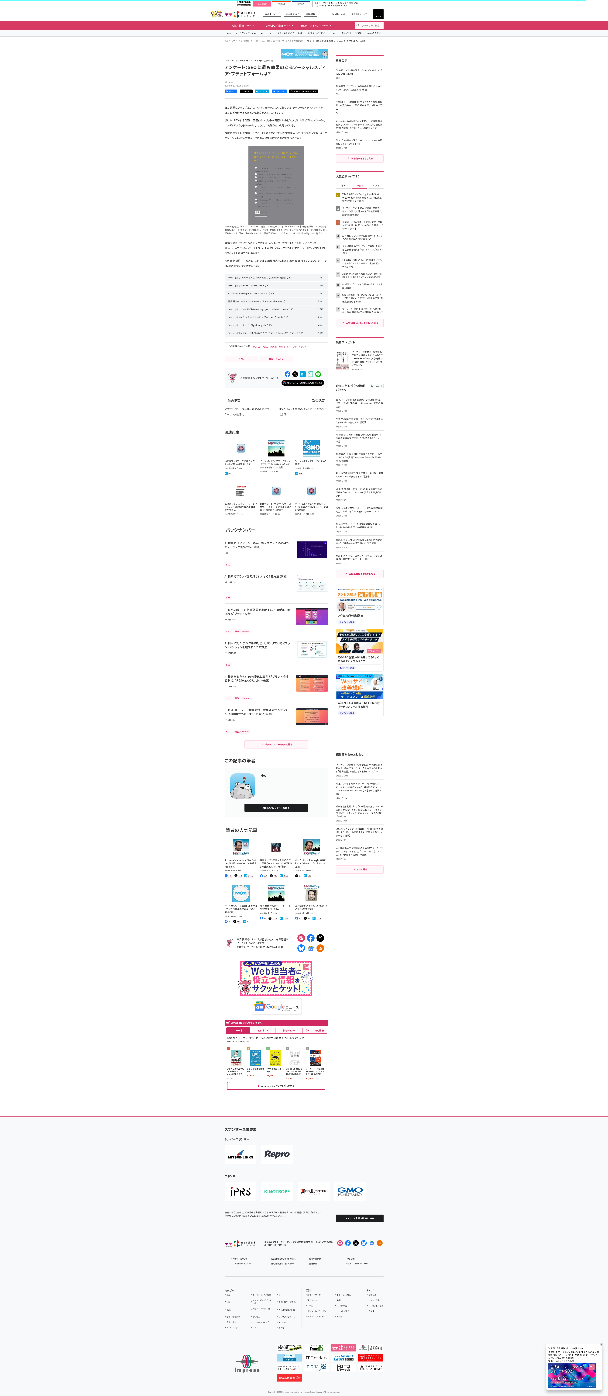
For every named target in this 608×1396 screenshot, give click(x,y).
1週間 (360, 185)
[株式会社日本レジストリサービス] (240, 1191)
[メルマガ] (301, 938)
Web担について (338, 14)
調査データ (312, 1300)
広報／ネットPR (233, 1322)
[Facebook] (311, 938)
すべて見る (362, 869)
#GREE (256, 346)
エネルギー (319, 6)
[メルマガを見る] (340, 1243)
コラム (310, 1305)
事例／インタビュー (345, 1294)
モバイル (282, 1322)
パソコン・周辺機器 (314, 1030)
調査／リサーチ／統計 (351, 33)
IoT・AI (334, 3)
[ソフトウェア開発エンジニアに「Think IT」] (316, 1349)
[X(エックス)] (320, 938)
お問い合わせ (315, 1258)
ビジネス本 (263, 1030)
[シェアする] (287, 374)
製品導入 (300, 4)
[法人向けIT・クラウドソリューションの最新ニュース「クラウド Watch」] (289, 1359)
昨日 (343, 185)
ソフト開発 (325, 3)
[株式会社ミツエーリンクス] (240, 1154)
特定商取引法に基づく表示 (282, 1263)
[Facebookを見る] (348, 1243)
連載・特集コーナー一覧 (248, 41)
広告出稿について (359, 14)
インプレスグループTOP (357, 1263)
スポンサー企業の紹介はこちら (359, 1218)
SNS (270, 33)
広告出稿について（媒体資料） (283, 1258)
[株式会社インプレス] (247, 1364)
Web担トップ (230, 41)
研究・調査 (353, 3)
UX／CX (256, 1316)
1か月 (376, 185)
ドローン (328, 6)
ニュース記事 (374, 1300)
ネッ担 (258, 947)
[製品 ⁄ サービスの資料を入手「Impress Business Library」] (289, 1369)
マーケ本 (238, 1030)
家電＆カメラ (288, 1030)
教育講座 (336, 6)
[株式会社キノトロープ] (277, 1191)
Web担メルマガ (292, 14)
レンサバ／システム (287, 1316)
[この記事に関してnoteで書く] (310, 374)
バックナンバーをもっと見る (278, 744)
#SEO (265, 346)
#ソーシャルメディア (297, 346)
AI (262, 33)
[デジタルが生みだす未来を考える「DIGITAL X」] (316, 1369)
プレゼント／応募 (376, 1305)
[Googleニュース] (311, 948)
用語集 (371, 1311)
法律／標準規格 (233, 1316)
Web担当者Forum (240, 14)
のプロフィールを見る (276, 807)
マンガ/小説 (342, 1305)
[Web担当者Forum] (240, 1245)
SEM (254, 1327)
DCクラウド (343, 3)
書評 (338, 1300)
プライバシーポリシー (242, 1263)
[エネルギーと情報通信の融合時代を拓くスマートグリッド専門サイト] (343, 1359)
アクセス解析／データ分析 (290, 33)
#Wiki (273, 346)
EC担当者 (281, 4)
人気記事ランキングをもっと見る (362, 322)
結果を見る (264, 212)
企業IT (317, 3)
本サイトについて (240, 1258)
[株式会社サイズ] (314, 1191)
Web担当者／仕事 (376, 33)
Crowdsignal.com (261, 215)
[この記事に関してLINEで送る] (318, 374)
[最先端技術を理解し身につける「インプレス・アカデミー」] (370, 1369)
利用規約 (351, 1258)
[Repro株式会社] (277, 1154)
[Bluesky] (364, 1243)
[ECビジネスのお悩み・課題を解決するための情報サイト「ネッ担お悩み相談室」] (289, 1379)
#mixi (281, 346)
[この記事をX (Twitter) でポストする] (295, 374)
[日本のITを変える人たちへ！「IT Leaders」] (316, 1359)
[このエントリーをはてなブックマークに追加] (303, 374)
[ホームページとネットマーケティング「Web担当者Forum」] (343, 1349)
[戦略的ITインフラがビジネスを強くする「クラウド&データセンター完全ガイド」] (289, 1349)
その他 (281, 1327)
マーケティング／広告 (246, 33)
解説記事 (372, 1294)
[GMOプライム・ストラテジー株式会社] (350, 1191)
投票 (257, 212)
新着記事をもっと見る (362, 158)
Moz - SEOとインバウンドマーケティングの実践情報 (282, 41)
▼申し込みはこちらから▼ (561, 1361)
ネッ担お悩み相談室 (273, 947)
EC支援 (344, 6)
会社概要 (313, 1263)
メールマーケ (232, 1327)
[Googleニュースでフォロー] (372, 1243)
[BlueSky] (301, 948)
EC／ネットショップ (261, 1322)
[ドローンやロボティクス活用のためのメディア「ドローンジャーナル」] (343, 1369)
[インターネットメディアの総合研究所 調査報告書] (370, 1349)
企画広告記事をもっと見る (362, 573)
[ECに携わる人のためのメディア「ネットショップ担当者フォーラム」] (370, 1359)
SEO (229, 33)
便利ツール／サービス (316, 1311)
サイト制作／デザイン (317, 33)
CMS (334, 33)
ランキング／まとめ (315, 1316)
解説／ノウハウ (313, 1294)
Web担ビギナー (272, 14)
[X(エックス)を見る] (356, 1243)
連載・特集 (310, 14)
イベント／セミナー (345, 1311)
